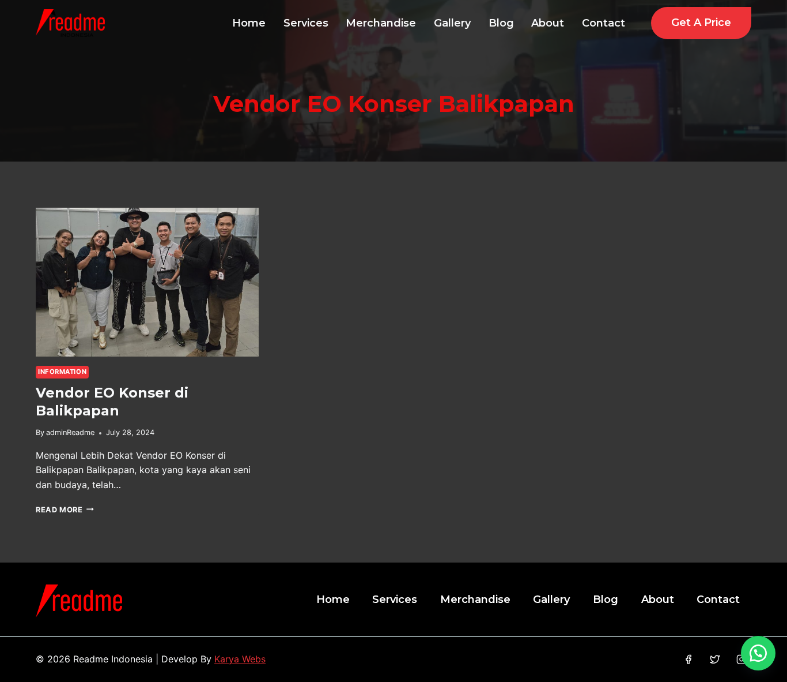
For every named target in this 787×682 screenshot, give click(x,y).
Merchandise (381, 23)
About (547, 23)
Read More (65, 509)
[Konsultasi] (758, 653)
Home (249, 23)
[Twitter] (715, 660)
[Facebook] (688, 660)
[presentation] (147, 282)
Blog (501, 23)
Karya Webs (240, 659)
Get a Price (701, 22)
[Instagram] (741, 660)
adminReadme (70, 432)
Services (305, 23)
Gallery (452, 23)
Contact (603, 23)
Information (62, 372)
